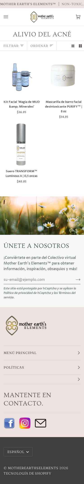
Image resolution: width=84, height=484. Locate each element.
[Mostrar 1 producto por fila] (73, 45)
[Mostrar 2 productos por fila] (80, 45)
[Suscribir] (74, 279)
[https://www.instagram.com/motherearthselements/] (24, 423)
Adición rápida (24, 90)
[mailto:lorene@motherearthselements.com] (40, 423)
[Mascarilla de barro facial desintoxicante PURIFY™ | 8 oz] (63, 75)
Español (16, 452)
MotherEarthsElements (33, 468)
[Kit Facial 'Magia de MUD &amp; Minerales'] (21, 75)
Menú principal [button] (20, 353)
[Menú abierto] (10, 17)
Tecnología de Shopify (27, 473)
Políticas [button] (14, 367)
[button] (42, 379)
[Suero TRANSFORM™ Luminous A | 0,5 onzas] (21, 144)
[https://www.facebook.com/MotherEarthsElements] (9, 423)
